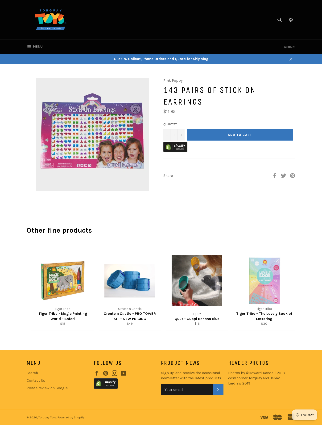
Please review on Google (47, 388)
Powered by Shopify (71, 417)
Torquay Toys (47, 417)
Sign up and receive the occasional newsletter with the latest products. (191, 375)
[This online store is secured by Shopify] (175, 151)
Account (289, 47)
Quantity (170, 124)
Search (32, 373)
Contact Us (36, 380)
